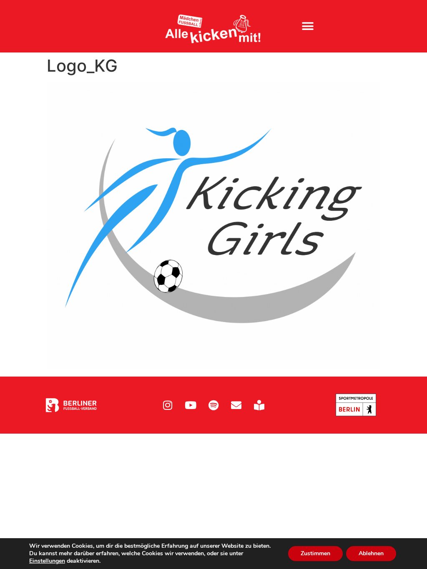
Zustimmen (315, 553)
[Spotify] (213, 404)
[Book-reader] (259, 404)
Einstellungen (47, 561)
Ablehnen (371, 553)
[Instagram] (167, 404)
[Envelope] (236, 404)
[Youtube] (190, 404)
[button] (307, 26)
